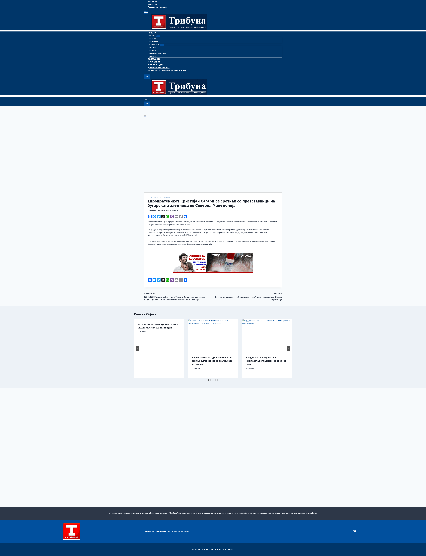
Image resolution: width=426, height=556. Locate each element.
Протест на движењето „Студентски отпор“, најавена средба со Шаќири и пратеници (248, 296)
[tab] (208, 380)
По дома (152, 38)
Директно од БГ (155, 65)
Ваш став (152, 56)
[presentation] (213, 335)
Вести (150, 197)
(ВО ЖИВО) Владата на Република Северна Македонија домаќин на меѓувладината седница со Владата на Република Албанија (174, 296)
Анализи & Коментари (157, 53)
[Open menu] (146, 99)
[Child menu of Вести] (158, 36)
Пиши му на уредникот (158, 7)
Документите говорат (159, 67)
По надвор (153, 41)
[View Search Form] (147, 76)
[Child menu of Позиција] (162, 45)
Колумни (152, 47)
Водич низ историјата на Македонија (167, 70)
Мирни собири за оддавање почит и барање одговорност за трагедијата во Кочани (212, 361)
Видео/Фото (154, 59)
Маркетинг (153, 4)
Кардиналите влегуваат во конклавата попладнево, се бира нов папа (266, 361)
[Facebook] (145, 12)
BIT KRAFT (229, 549)
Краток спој (154, 62)
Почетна (152, 33)
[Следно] (288, 348)
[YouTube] (147, 12)
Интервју (153, 50)
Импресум (149, 531)
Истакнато (158, 197)
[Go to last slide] (137, 348)
